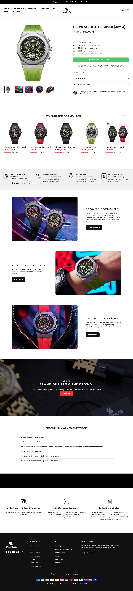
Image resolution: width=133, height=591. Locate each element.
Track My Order (35, 553)
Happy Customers (36, 546)
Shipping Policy (35, 556)
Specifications (79, 78)
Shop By (7, 8)
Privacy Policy (34, 563)
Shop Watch (94, 227)
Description (78, 72)
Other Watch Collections (25, 8)
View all (126, 116)
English (53, 574)
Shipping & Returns (81, 84)
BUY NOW (66, 393)
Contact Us (9, 12)
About (54, 8)
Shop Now (18, 279)
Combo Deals (44, 8)
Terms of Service (36, 566)
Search (32, 549)
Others (18, 12)
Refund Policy (34, 559)
